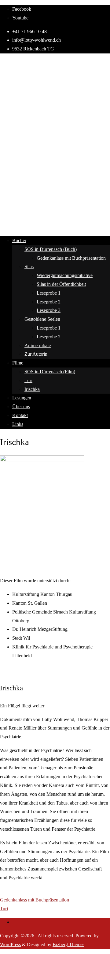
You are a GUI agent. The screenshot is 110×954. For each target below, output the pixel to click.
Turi (4, 908)
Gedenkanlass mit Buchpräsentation (34, 899)
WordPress (10, 944)
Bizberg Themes (68, 944)
